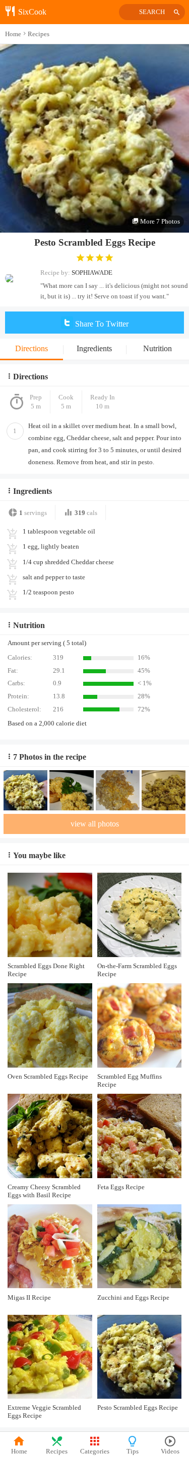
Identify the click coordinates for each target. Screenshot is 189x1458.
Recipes (57, 1451)
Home (19, 1451)
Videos (170, 1451)
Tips (133, 1451)
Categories (94, 1451)
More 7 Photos (159, 221)
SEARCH (152, 12)
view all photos (95, 823)
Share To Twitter (101, 324)
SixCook (31, 12)
